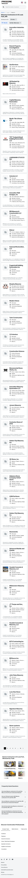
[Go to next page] (23, 748)
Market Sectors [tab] (15, 829)
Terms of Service (4, 867)
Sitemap (2, 872)
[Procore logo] (7, 1)
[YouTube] (12, 859)
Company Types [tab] (5, 829)
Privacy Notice (4, 864)
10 (20, 748)
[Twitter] (6, 859)
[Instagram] (9, 859)
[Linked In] (1, 859)
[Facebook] (4, 859)
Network (5, 3)
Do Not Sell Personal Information (7, 869)
